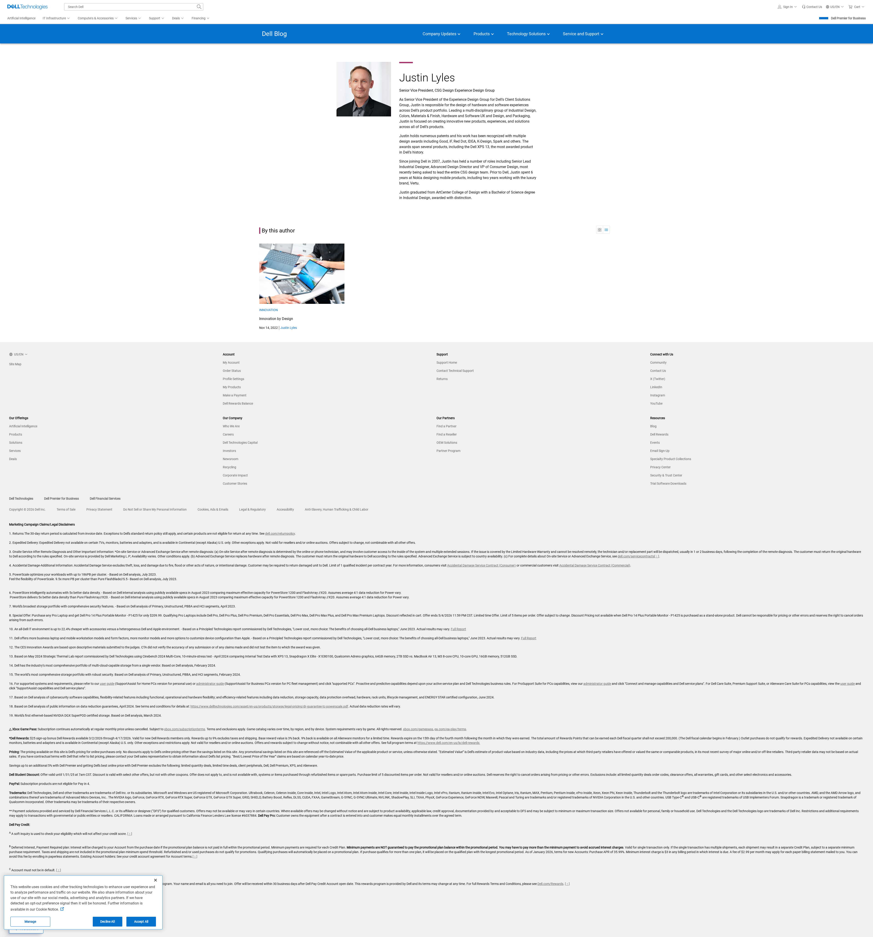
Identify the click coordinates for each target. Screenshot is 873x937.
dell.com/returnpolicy (280, 533)
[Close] (156, 880)
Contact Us (658, 371)
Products (15, 434)
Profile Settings (233, 379)
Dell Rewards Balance (238, 403)
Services (15, 451)
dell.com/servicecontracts (636, 556)
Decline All (107, 921)
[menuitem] (56, 18)
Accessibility (285, 509)
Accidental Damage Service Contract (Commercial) (594, 565)
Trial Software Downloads (668, 483)
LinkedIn (656, 387)
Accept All (141, 921)
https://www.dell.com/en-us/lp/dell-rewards (448, 743)
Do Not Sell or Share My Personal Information (155, 509)
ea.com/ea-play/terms (450, 729)
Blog (653, 426)
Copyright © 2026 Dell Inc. (27, 509)
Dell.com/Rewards (550, 884)
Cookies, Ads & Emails (213, 509)
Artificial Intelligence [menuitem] (21, 18)
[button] (788, 6)
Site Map (15, 364)
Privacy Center (660, 467)
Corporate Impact (235, 475)
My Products (232, 387)
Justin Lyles (288, 328)
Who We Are (231, 426)
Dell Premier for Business (848, 18)
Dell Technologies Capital (240, 442)
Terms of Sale (66, 509)
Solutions (15, 442)
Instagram (657, 395)
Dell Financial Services (105, 498)
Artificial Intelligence (23, 426)
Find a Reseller (446, 434)
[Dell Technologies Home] (27, 6)
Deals (13, 459)
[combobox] (133, 6)
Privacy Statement (99, 509)
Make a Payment (234, 395)
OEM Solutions (446, 442)
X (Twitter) (657, 379)
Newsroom (230, 459)
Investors (229, 451)
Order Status (232, 371)
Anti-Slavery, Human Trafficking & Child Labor (336, 509)
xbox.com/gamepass (418, 729)
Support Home (446, 362)
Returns (442, 379)
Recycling (229, 467)
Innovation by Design (276, 319)
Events (655, 442)
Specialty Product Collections (670, 459)
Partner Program (448, 451)
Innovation (268, 310)
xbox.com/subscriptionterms (184, 729)
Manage (30, 921)
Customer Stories (235, 483)
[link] (812, 6)
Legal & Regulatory (252, 509)
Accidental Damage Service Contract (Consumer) (481, 565)
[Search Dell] (199, 6)
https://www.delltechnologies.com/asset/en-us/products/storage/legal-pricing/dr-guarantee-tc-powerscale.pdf (269, 706)
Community (658, 362)
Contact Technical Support (455, 371)
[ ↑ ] (656, 556)
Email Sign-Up (660, 451)
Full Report (458, 629)
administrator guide (210, 683)
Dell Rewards (659, 434)
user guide (107, 683)
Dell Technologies (21, 498)
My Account (231, 362)
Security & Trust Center (666, 475)
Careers (228, 434)
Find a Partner (446, 426)
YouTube (656, 403)
